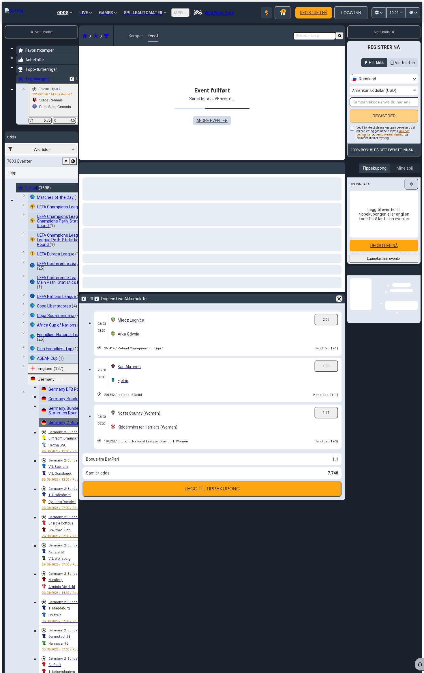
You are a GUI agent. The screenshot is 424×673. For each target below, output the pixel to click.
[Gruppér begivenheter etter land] (73, 161)
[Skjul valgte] (65, 161)
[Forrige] (72, 79)
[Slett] (339, 167)
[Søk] (340, 36)
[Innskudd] (266, 12)
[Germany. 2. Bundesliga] (106, 36)
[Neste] (98, 167)
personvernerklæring (390, 134)
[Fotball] (95, 36)
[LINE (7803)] (84, 36)
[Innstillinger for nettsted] (379, 12)
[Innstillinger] (411, 184)
